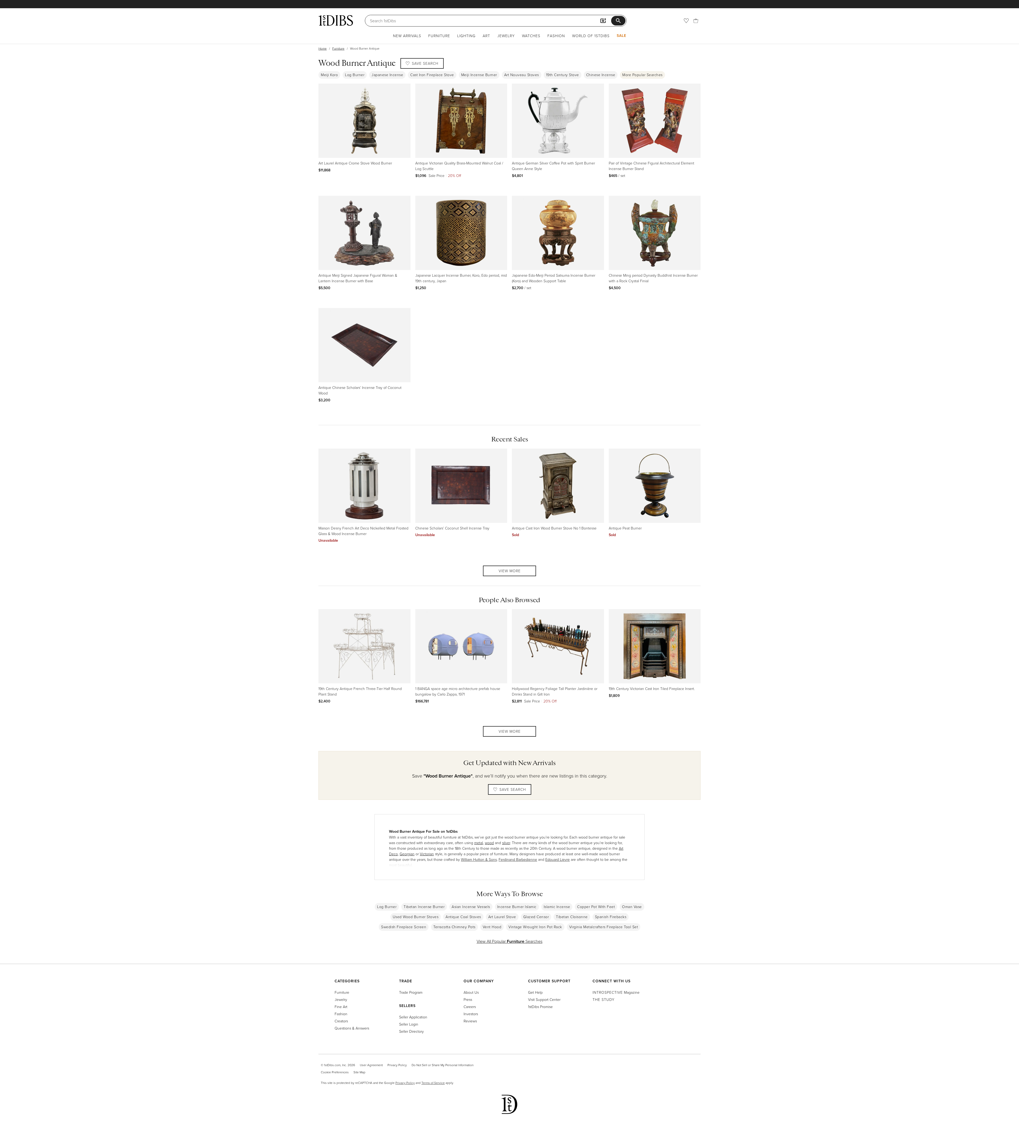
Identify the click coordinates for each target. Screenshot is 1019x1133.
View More (510, 570)
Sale (621, 35)
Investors (471, 1013)
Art (486, 35)
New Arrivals (407, 35)
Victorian (427, 853)
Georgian (407, 853)
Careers (470, 1006)
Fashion (556, 35)
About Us (471, 992)
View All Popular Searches (509, 941)
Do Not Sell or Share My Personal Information (442, 1065)
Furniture (439, 35)
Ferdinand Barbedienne (518, 859)
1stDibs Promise (540, 1006)
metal (478, 842)
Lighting (466, 35)
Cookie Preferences (335, 1072)
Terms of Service (433, 1082)
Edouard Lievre (557, 859)
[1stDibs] (335, 20)
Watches (531, 35)
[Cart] (695, 20)
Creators (341, 1020)
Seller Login (408, 1024)
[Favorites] (686, 20)
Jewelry (506, 35)
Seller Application (413, 1016)
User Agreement (371, 1065)
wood (489, 842)
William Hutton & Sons (479, 859)
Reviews (470, 1020)
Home (322, 48)
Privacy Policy (397, 1065)
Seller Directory (411, 1031)
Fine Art (341, 1006)
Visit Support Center (544, 999)
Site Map (359, 1072)
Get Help (535, 992)
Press (468, 999)
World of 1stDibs (591, 35)
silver (506, 842)
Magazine (616, 992)
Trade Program (410, 992)
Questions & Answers (352, 1028)
